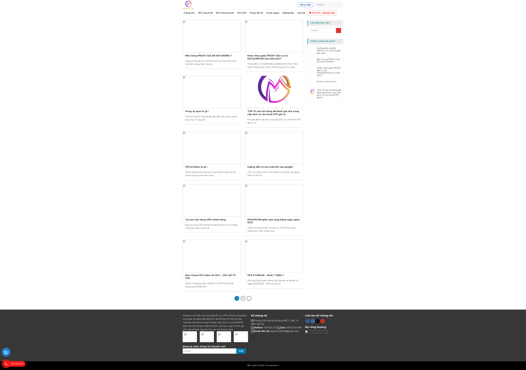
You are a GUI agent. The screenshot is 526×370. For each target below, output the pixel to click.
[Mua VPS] (193, 5)
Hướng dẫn (288, 13)
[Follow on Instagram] (312, 321)
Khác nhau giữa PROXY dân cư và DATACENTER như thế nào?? (329, 72)
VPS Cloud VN (205, 13)
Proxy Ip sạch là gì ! (326, 81)
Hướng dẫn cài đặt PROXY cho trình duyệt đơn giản (329, 50)
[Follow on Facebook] (307, 321)
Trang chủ (189, 13)
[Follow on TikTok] (317, 321)
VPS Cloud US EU (225, 13)
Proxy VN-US (256, 13)
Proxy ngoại (272, 13)
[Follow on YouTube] (322, 321)
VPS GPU (242, 13)
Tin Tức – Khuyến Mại (323, 13)
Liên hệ (301, 13)
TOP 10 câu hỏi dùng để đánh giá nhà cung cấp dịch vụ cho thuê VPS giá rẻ (329, 94)
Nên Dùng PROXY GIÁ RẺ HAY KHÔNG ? (328, 60)
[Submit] (340, 4)
